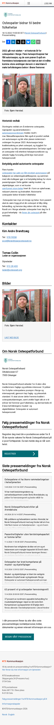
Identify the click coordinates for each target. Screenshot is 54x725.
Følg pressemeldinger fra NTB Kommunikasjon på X (24, 699)
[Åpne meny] (29, 3)
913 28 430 (12, 266)
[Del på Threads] (23, 42)
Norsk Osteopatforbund (35, 33)
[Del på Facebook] (8, 42)
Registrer (10, 453)
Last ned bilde (12, 337)
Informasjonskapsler (11, 704)
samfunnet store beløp (12, 188)
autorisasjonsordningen (13, 133)
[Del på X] (18, 42)
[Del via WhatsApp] (33, 42)
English (11, 714)
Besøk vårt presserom (18, 636)
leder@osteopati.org (12, 270)
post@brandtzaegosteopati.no (17, 241)
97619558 (12, 237)
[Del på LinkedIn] (13, 42)
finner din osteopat (30, 212)
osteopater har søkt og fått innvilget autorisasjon (24, 173)
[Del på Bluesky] (28, 42)
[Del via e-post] (38, 42)
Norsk (4, 714)
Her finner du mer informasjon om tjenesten (21, 670)
